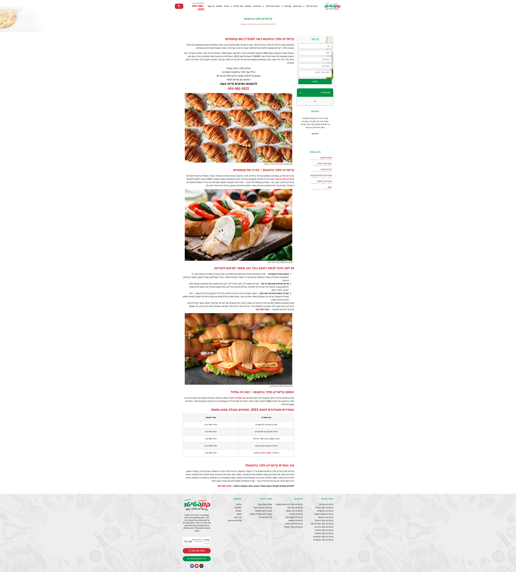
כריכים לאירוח (326, 170)
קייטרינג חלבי (311, 6)
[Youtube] (197, 566)
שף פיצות (297, 6)
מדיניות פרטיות (326, 158)
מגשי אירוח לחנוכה (324, 181)
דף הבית (272, 24)
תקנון (330, 187)
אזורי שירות (238, 6)
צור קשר (210, 6)
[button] (300, 93)
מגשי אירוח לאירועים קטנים (321, 175)
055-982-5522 (198, 7)
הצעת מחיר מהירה (324, 164)
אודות (226, 6)
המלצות (248, 6)
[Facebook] (192, 566)
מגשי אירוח (266, 499)
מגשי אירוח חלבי (272, 6)
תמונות (219, 6)
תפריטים (257, 6)
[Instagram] (201, 566)
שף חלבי (287, 6)
